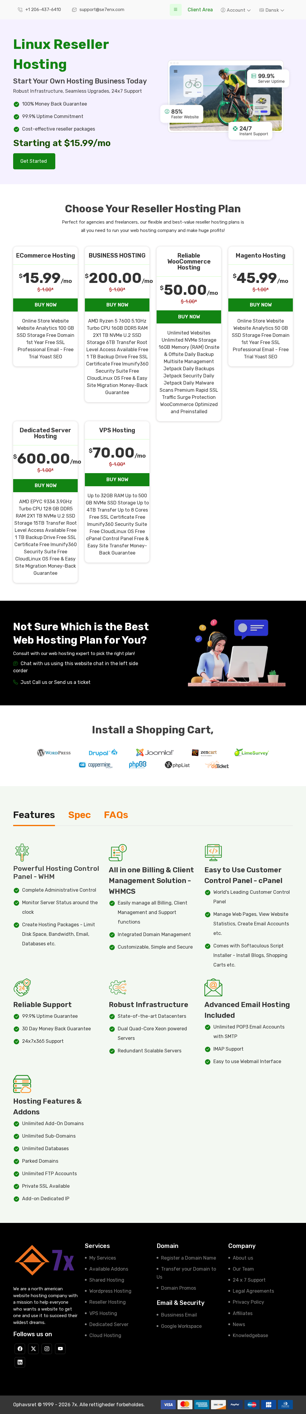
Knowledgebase (250, 1335)
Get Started (34, 161)
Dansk (272, 10)
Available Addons (108, 1269)
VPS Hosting (103, 1313)
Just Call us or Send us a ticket (55, 682)
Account (236, 10)
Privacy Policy (248, 1302)
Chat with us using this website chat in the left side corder (75, 667)
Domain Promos (178, 1288)
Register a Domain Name (188, 1258)
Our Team (243, 1269)
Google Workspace (181, 1326)
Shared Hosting (106, 1280)
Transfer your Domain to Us (186, 1273)
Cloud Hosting (105, 1335)
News (239, 1324)
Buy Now (45, 305)
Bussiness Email (179, 1315)
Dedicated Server (108, 1324)
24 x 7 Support (249, 1280)
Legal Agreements (253, 1291)
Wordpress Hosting (110, 1291)
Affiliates (243, 1313)
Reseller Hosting (107, 1302)
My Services (102, 1258)
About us (243, 1258)
